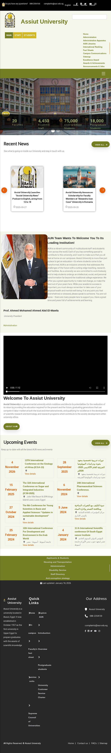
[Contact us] (48, 744)
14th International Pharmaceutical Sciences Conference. (89, 486)
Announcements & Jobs (93, 66)
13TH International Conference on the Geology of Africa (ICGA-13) (39, 463)
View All (99, 145)
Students (29, 35)
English (68, 5)
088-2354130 (96, 616)
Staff (18, 35)
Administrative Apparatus (94, 41)
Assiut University (96, 609)
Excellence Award (91, 60)
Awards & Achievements (94, 63)
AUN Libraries (89, 44)
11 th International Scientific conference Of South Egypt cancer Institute (89, 531)
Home (85, 34)
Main (9, 35)
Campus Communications (94, 53)
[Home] (50, 744)
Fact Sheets (88, 50)
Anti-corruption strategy (58, 578)
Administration (89, 37)
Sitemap (86, 57)
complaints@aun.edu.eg (96, 625)
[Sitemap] (42, 744)
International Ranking (92, 47)
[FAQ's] (45, 744)
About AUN (11, 427)
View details (30, 474)
